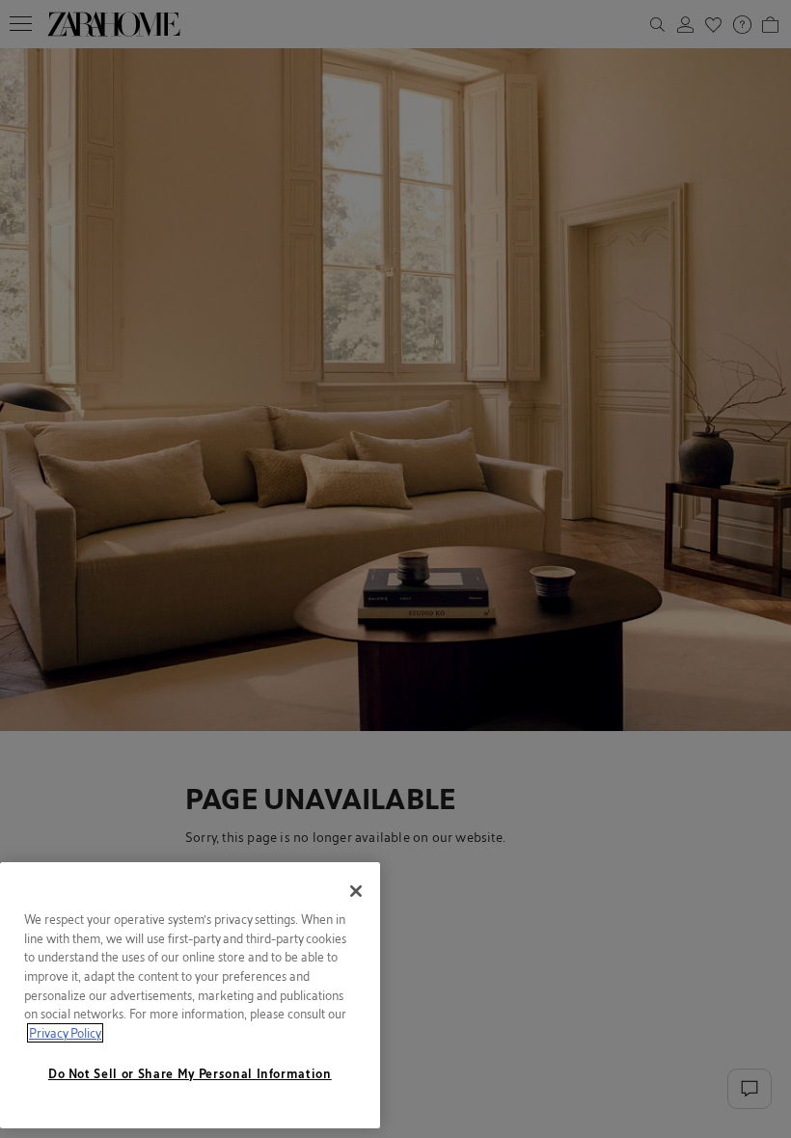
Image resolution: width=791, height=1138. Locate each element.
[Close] (356, 891)
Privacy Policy (65, 1033)
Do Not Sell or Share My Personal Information (190, 1073)
